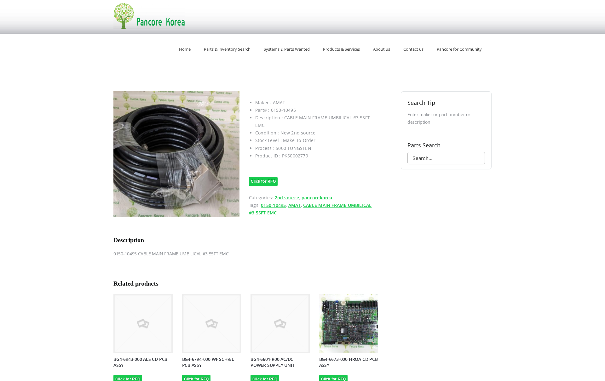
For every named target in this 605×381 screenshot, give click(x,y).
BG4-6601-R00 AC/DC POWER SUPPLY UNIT (272, 362)
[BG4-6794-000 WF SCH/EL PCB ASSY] (211, 323)
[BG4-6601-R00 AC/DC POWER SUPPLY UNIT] (280, 323)
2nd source (287, 198)
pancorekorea (317, 198)
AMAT (294, 205)
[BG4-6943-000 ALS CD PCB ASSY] (143, 323)
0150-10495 (273, 205)
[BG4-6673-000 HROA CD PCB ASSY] (348, 323)
